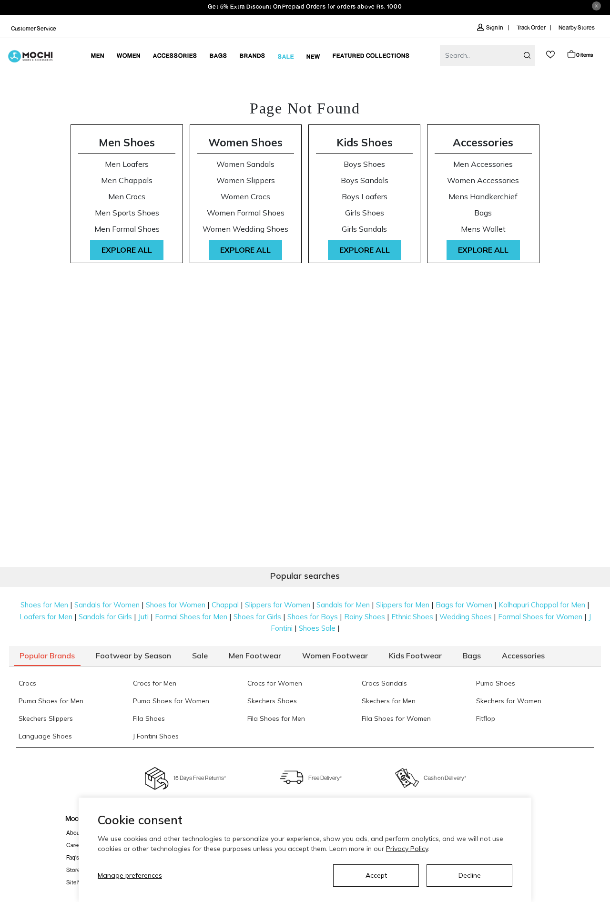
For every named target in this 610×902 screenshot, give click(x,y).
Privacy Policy (407, 848)
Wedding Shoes (465, 616)
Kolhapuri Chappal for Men (541, 604)
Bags (483, 212)
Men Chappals (126, 180)
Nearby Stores (577, 27)
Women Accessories (483, 180)
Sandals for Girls (105, 616)
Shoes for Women (175, 604)
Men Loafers (127, 164)
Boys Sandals (364, 180)
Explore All (127, 250)
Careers (76, 845)
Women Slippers (245, 180)
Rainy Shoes (364, 616)
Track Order (531, 27)
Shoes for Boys (312, 616)
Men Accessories (483, 164)
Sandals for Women (107, 604)
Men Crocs (126, 196)
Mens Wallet (483, 229)
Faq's (72, 857)
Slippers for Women (277, 604)
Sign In (495, 27)
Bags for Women (464, 604)
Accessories (483, 142)
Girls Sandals (364, 229)
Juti (143, 616)
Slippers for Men (402, 604)
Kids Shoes (364, 142)
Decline (469, 875)
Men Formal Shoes (127, 229)
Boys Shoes (364, 164)
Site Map (77, 882)
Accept (376, 875)
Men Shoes (127, 142)
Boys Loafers (364, 196)
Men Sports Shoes (127, 212)
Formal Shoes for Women (540, 616)
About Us (77, 832)
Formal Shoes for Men (191, 616)
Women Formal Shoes (246, 212)
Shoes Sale (317, 628)
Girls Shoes (364, 212)
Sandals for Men (343, 604)
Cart (584, 54)
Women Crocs (245, 196)
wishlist (550, 55)
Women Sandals (245, 164)
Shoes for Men (44, 604)
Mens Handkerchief (483, 196)
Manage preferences (130, 875)
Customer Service (33, 28)
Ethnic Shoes (412, 616)
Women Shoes (245, 142)
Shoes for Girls (257, 616)
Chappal (225, 604)
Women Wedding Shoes (245, 229)
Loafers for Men (46, 616)
